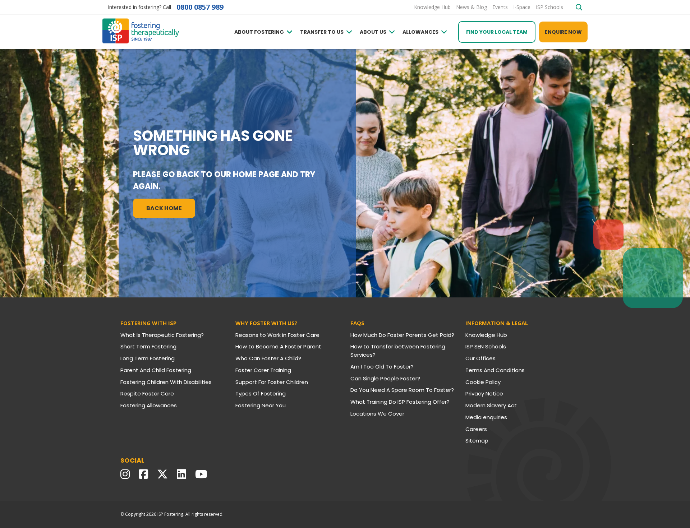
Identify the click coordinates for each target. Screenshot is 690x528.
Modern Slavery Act (491, 405)
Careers (476, 429)
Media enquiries (486, 417)
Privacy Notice (484, 393)
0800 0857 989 (200, 7)
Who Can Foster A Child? (268, 358)
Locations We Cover (377, 413)
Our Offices (480, 358)
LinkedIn (183, 474)
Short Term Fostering (148, 346)
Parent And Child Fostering (155, 370)
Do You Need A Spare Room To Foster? (402, 390)
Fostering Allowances (148, 405)
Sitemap (476, 440)
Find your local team (497, 32)
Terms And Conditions (495, 370)
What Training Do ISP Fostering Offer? (400, 402)
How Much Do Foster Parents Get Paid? (402, 335)
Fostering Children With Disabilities (166, 382)
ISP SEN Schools (485, 346)
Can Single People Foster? (385, 378)
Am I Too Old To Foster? (382, 366)
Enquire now (563, 32)
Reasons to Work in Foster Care (277, 335)
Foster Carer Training (263, 370)
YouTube (203, 474)
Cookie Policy (483, 382)
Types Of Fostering (260, 393)
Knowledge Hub (486, 335)
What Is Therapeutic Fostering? (162, 335)
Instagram (126, 474)
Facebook (145, 474)
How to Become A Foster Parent (278, 346)
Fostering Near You (260, 405)
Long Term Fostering (147, 358)
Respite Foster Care (147, 393)
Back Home (164, 208)
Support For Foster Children (271, 382)
